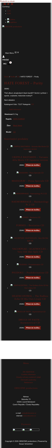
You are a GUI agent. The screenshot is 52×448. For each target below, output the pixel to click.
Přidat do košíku (33, 165)
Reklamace (28, 382)
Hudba (12, 77)
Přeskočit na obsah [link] (7, 1)
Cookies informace (28, 374)
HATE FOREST (19, 119)
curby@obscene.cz (29, 413)
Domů (6, 77)
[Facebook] (5, 4)
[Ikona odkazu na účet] (3, 56)
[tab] (28, 109)
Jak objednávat (28, 372)
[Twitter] (8, 4)
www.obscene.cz (29, 416)
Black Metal (17, 125)
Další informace (15, 109)
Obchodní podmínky (28, 380)
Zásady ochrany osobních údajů (28, 377)
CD (18, 77)
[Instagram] (12, 4)
